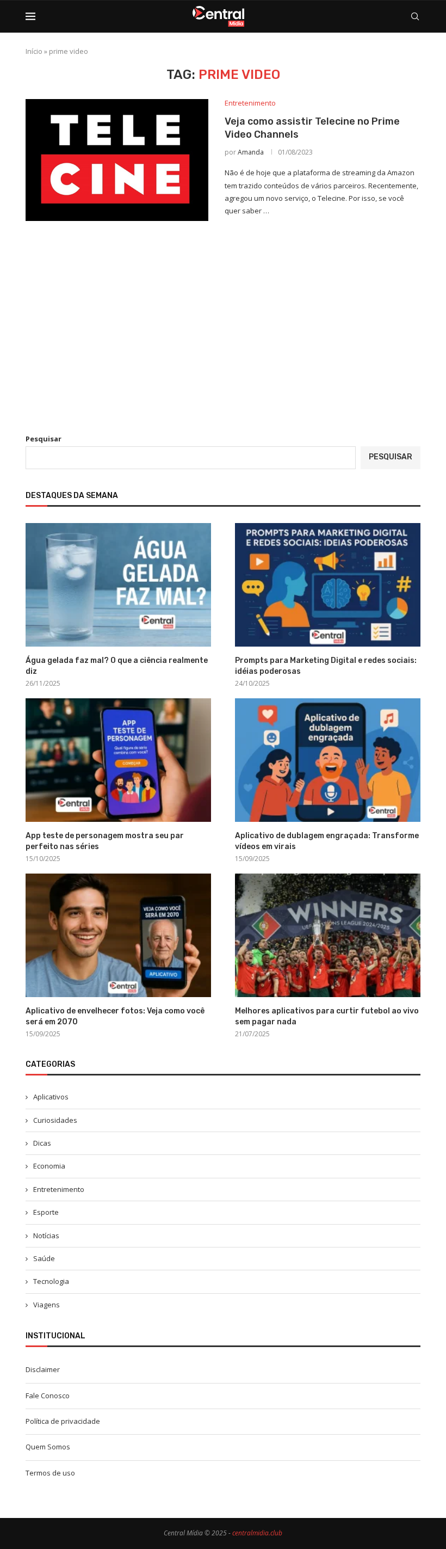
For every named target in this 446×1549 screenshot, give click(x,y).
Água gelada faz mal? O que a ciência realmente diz (117, 666)
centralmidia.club (257, 1533)
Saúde (44, 1258)
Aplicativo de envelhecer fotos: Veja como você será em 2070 (115, 1016)
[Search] (415, 16)
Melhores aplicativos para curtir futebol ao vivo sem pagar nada (327, 1016)
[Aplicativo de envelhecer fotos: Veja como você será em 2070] (118, 935)
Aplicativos (51, 1097)
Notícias (46, 1235)
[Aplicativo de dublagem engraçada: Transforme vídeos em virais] (327, 760)
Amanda (251, 152)
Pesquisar (43, 439)
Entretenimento (58, 1189)
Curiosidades (55, 1120)
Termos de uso (50, 1473)
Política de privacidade (63, 1421)
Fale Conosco (48, 1395)
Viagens (46, 1305)
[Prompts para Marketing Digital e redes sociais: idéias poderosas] (327, 585)
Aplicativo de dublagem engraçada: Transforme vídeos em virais (327, 841)
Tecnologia (51, 1281)
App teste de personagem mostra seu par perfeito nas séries (105, 841)
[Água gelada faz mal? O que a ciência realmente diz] (118, 585)
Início (34, 51)
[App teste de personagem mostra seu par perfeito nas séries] (118, 760)
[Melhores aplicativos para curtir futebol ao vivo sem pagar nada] (327, 935)
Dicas (42, 1143)
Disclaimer (43, 1369)
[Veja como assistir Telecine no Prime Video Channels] (117, 160)
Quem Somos (48, 1447)
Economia (49, 1166)
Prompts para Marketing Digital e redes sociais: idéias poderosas (326, 666)
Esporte (46, 1212)
